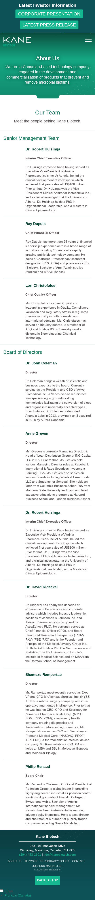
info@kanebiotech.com (60, 854)
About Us (14, 861)
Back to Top (47, 880)
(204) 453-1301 (30, 854)
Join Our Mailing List (47, 866)
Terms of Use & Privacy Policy (47, 861)
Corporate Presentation (49, 13)
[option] (50, 895)
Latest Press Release (49, 24)
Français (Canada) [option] (18, 895)
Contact (78, 861)
